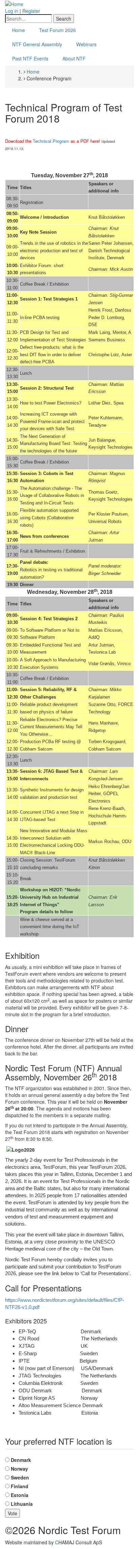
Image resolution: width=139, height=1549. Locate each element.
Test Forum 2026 (57, 30)
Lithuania (22, 1503)
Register (31, 10)
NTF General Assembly (37, 44)
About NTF (74, 58)
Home (18, 30)
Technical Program (51, 141)
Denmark (21, 1459)
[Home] (14, 3)
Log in (11, 10)
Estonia (19, 1495)
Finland (19, 1486)
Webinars (86, 44)
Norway (19, 1468)
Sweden (20, 1477)
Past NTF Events (30, 58)
